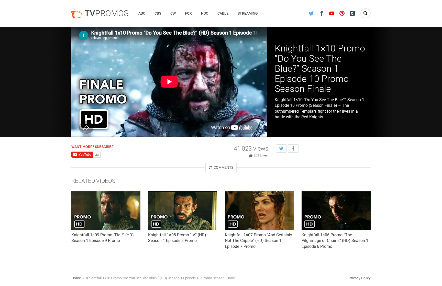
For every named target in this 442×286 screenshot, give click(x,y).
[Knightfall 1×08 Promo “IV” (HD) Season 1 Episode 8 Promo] (182, 210)
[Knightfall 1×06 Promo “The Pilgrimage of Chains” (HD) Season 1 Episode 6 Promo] (336, 210)
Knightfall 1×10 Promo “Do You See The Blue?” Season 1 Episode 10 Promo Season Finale (320, 68)
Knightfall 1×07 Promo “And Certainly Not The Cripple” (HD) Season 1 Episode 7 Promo (258, 240)
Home (76, 278)
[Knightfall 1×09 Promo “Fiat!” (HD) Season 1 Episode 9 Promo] (105, 210)
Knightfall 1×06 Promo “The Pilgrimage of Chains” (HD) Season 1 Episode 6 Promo (335, 240)
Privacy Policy (360, 278)
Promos (107, 13)
